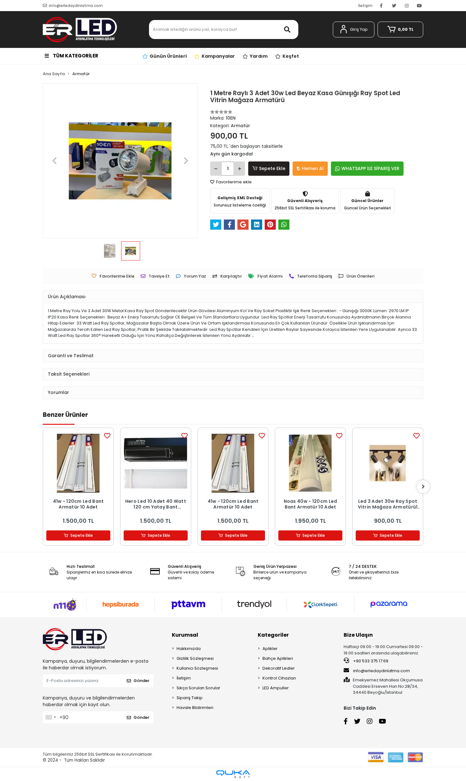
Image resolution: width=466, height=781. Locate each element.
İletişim (365, 5)
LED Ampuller (275, 688)
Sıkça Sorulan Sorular (198, 688)
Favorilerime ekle (233, 182)
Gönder (141, 681)
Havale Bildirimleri (195, 708)
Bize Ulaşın (358, 635)
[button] (353, 29)
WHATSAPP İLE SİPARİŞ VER (370, 168)
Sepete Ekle (272, 168)
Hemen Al (313, 168)
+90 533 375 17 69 (370, 661)
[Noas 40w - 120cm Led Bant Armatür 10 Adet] (310, 463)
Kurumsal (185, 635)
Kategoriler (273, 635)
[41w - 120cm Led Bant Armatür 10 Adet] (78, 463)
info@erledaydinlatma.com (381, 671)
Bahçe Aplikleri (277, 658)
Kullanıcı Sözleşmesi (197, 668)
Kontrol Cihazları (279, 678)
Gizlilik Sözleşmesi (195, 658)
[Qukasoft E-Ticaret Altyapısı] (233, 774)
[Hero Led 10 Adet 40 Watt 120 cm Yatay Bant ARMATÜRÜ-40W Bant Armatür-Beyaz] (156, 463)
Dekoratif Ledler (278, 668)
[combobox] (50, 717)
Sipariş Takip (190, 698)
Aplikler (270, 649)
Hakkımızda (189, 649)
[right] (423, 487)
